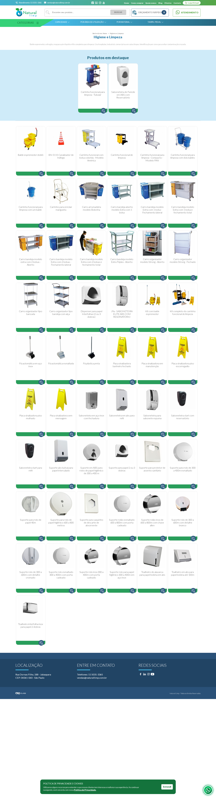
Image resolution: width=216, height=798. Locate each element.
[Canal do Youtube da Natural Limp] (104, 3)
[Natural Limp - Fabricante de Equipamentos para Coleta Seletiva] (26, 12)
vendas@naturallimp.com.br (58, 3)
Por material (123, 22)
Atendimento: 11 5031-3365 (30, 3)
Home (126, 3)
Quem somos (150, 3)
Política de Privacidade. (85, 790)
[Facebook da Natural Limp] (93, 3)
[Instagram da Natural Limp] (100, 3)
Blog (160, 3)
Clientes (167, 3)
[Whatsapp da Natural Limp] (208, 790)
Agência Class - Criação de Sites (61, 693)
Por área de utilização (92, 22)
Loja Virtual (193, 3)
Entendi (167, 787)
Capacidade (61, 22)
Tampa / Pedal (154, 22)
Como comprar (137, 3)
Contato (177, 3)
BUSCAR (118, 12)
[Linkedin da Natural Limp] (96, 3)
